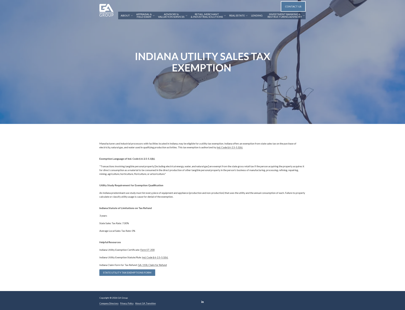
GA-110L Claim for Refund (152, 264)
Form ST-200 (147, 249)
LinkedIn (202, 302)
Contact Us (293, 6)
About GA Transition (145, 303)
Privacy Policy (127, 303)
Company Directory (108, 303)
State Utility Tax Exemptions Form (127, 272)
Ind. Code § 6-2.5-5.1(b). (230, 147)
